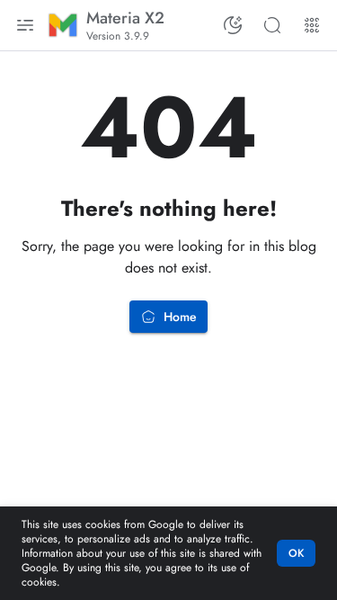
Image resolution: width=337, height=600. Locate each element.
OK (296, 553)
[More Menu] (312, 25)
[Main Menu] (25, 25)
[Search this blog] (272, 25)
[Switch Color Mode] (233, 25)
